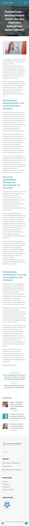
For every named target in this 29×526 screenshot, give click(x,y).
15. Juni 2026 (14, 430)
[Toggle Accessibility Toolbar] (26, 523)
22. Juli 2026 (14, 420)
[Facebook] (4, 451)
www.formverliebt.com (18, 522)
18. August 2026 (15, 410)
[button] (2, 523)
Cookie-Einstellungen (8, 490)
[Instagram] (7, 451)
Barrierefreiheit (6, 487)
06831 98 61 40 (8, 466)
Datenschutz (6, 484)
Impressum (5, 482)
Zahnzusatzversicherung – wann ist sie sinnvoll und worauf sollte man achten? (17, 426)
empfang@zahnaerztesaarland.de (13, 470)
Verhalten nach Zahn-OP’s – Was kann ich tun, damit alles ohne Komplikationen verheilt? (18, 416)
